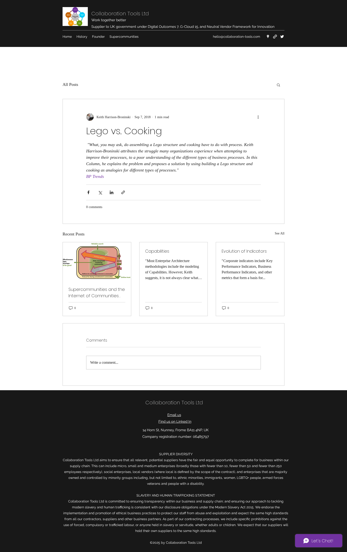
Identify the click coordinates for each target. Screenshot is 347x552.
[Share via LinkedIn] (111, 192)
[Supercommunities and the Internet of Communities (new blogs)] (97, 261)
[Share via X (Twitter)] (100, 192)
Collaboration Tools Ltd (120, 13)
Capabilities (157, 251)
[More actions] (258, 117)
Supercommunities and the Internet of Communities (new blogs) (96, 292)
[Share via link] (123, 192)
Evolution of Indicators (244, 251)
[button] (278, 85)
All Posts (70, 84)
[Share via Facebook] (88, 192)
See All (279, 233)
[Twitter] (282, 36)
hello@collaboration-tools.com (236, 36)
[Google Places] (268, 36)
